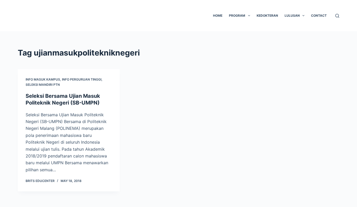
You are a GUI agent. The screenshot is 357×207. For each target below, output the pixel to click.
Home (217, 15)
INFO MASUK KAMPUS (43, 79)
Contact (319, 15)
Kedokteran (267, 15)
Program (237, 15)
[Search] (337, 16)
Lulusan (292, 15)
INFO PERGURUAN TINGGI (81, 79)
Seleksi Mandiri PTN (43, 85)
